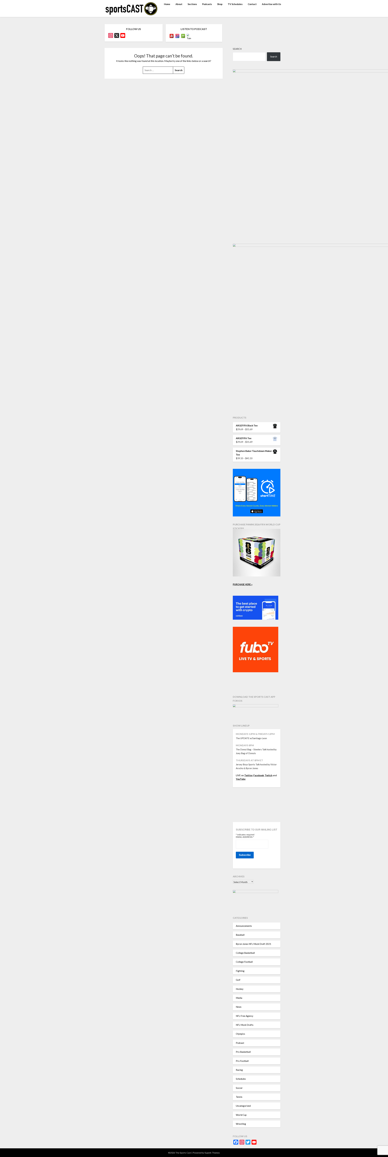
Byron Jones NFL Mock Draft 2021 (253, 944)
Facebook (258, 775)
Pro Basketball (243, 1051)
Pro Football (242, 1061)
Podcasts (207, 4)
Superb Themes (212, 1152)
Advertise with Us (271, 4)
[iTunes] (177, 36)
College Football (244, 961)
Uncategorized (243, 1105)
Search (237, 48)
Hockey (239, 989)
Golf (238, 979)
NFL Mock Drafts (244, 1024)
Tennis (239, 1096)
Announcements (244, 925)
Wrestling (241, 1123)
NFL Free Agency (244, 1016)
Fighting (240, 970)
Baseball (240, 934)
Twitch (268, 775)
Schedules (241, 1078)
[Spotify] (183, 36)
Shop (219, 4)
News (238, 1006)
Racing (239, 1069)
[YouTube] (171, 36)
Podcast (240, 1042)
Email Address (245, 837)
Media (239, 997)
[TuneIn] (189, 36)
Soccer (239, 1088)
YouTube (241, 779)
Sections (192, 4)
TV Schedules (235, 4)
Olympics (240, 1033)
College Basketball (245, 952)
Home (167, 4)
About (179, 4)
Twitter (248, 775)
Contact (252, 4)
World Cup (241, 1114)
